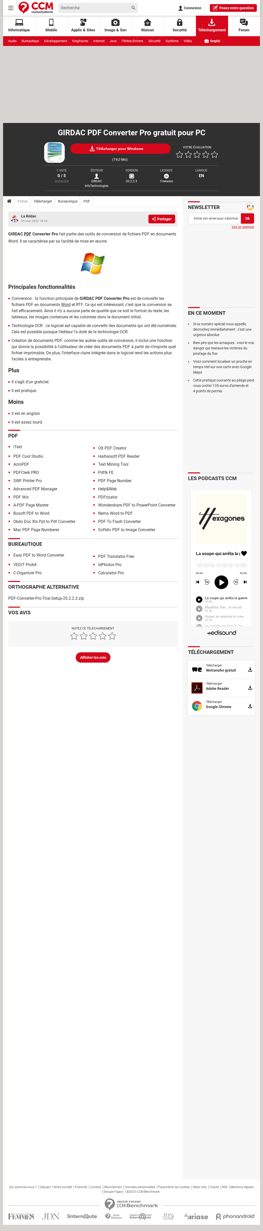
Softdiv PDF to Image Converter (126, 529)
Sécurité (154, 41)
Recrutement (113, 1187)
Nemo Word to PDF (115, 513)
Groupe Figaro (113, 1192)
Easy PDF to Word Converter (38, 555)
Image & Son (115, 30)
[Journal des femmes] (21, 1216)
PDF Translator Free (116, 556)
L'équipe (45, 1187)
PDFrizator (107, 497)
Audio (12, 41)
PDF (86, 201)
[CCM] (35, 8)
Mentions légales (242, 1187)
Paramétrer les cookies (174, 1187)
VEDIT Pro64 (24, 564)
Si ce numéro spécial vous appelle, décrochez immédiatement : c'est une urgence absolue (222, 329)
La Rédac (28, 216)
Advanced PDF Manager (35, 488)
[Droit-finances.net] (113, 1216)
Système (172, 41)
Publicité (81, 1187)
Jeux (113, 41)
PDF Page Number (115, 480)
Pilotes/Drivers (132, 41)
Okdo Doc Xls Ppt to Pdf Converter (44, 521)
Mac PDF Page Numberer (36, 529)
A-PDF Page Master (31, 505)
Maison (147, 30)
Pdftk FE (106, 472)
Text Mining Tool (113, 464)
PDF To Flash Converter (119, 521)
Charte (214, 1187)
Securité (180, 30)
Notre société (63, 1187)
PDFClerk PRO (26, 472)
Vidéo (188, 41)
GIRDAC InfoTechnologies (96, 183)
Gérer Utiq (199, 1187)
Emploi (215, 41)
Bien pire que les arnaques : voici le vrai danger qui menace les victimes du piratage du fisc (223, 348)
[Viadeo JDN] (168, 1216)
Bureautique (30, 41)
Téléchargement (212, 30)
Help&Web (107, 488)
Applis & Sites (83, 30)
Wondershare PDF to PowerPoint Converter (136, 505)
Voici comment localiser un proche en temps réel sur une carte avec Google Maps (222, 366)
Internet (99, 41)
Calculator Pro (111, 572)
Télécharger (43, 201)
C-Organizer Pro (27, 572)
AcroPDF (21, 464)
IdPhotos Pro (109, 564)
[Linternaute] (82, 1216)
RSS (224, 1187)
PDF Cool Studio (28, 456)
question (236, 8)
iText (17, 446)
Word (66, 304)
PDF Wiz (21, 497)
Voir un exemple (243, 227)
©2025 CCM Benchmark (143, 1192)
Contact (95, 1187)
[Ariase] (196, 1216)
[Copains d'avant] (141, 1216)
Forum (244, 30)
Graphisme (80, 41)
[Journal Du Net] (51, 1216)
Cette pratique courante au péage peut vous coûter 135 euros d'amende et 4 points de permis (223, 385)
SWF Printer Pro (27, 480)
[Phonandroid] (235, 1216)
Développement (55, 41)
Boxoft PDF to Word (31, 513)
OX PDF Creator (112, 448)
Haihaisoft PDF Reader (118, 456)
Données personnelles (140, 1187)
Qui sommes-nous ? (23, 1187)
